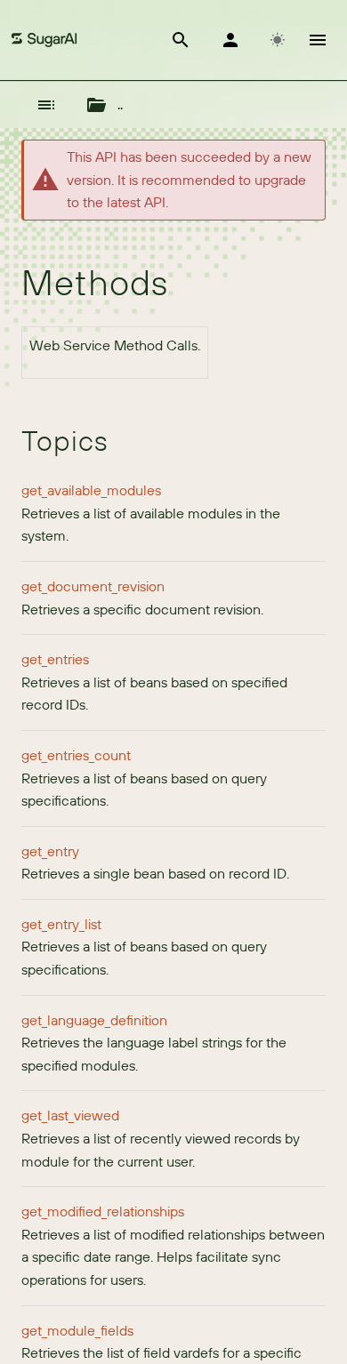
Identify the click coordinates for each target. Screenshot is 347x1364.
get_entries (55, 659)
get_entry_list (61, 924)
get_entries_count (76, 755)
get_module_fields (77, 1330)
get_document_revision (93, 586)
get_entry (50, 851)
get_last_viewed (70, 1115)
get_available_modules (91, 490)
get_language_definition (94, 1020)
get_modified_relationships (102, 1211)
